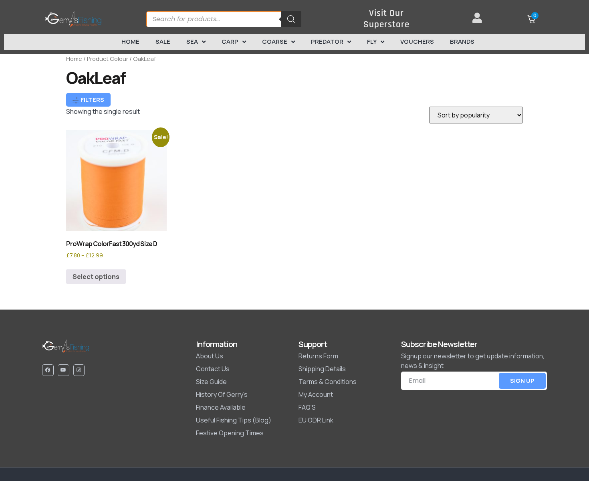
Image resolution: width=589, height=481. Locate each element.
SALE (162, 41)
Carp (230, 41)
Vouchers (417, 41)
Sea (192, 41)
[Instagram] (79, 370)
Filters (91, 99)
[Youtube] (63, 370)
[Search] (291, 19)
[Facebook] (48, 370)
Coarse (274, 41)
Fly (372, 41)
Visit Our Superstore (386, 19)
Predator (327, 41)
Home (130, 41)
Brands (462, 41)
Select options (96, 276)
